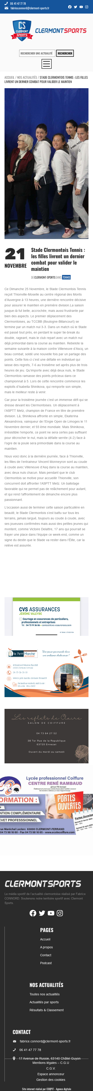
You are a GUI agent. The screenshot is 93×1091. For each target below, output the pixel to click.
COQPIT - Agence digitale (58, 1089)
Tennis (66, 277)
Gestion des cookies (50, 1080)
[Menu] (47, 64)
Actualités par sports (44, 1002)
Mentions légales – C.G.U (51, 1063)
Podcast (46, 963)
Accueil (9, 77)
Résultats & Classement (47, 1010)
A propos (46, 947)
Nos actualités (27, 77)
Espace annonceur (50, 1074)
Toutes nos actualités (45, 994)
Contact (45, 955)
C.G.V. (51, 1068)
